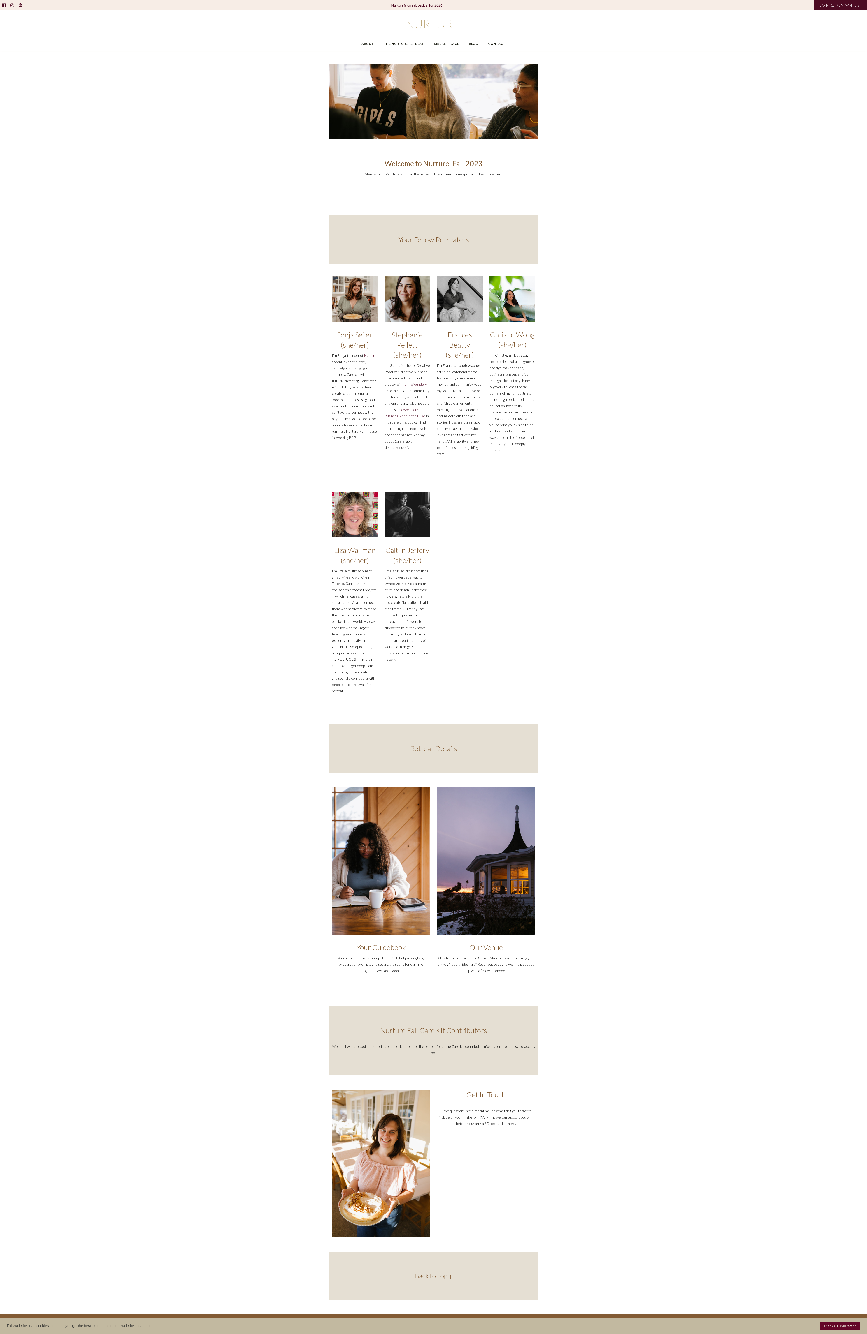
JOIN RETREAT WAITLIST (840, 5)
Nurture (370, 355)
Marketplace (446, 44)
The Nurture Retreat (404, 44)
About (367, 44)
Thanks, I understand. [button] (841, 1326)
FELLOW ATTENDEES (363, 192)
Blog (473, 44)
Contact (497, 44)
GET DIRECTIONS (486, 988)
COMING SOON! (381, 988)
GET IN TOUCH (503, 192)
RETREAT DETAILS (433, 192)
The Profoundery (414, 384)
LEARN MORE (354, 455)
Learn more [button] (145, 1326)
